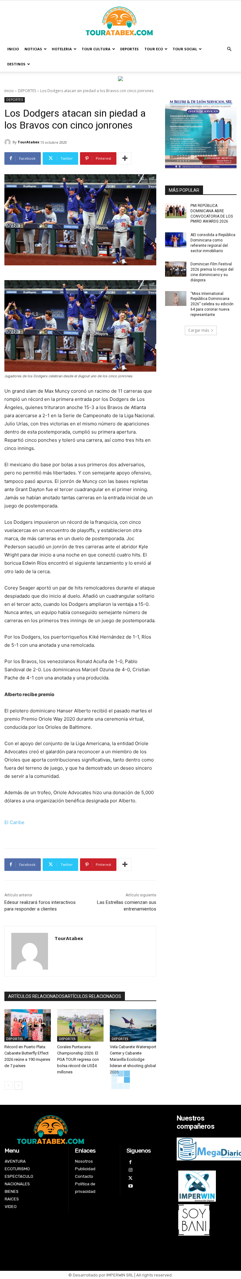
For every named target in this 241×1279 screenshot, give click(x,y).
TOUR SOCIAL (185, 49)
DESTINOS (16, 64)
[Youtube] (130, 1186)
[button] (229, 49)
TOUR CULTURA (96, 49)
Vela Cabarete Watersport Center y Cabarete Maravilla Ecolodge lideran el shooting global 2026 (133, 1059)
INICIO (13, 49)
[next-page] (18, 1086)
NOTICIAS (33, 49)
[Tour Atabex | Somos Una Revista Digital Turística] (120, 21)
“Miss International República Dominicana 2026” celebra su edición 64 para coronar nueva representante (211, 304)
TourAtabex (28, 142)
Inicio (9, 90)
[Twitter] (130, 1178)
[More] (124, 158)
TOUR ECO (153, 49)
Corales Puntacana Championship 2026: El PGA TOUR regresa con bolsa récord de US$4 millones (78, 1059)
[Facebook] (130, 1162)
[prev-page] (8, 1086)
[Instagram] (130, 1170)
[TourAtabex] (8, 142)
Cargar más (198, 330)
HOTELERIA (62, 49)
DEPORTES (129, 49)
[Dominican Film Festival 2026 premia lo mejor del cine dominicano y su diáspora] (175, 269)
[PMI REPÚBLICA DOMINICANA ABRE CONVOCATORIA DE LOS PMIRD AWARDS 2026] (175, 210)
